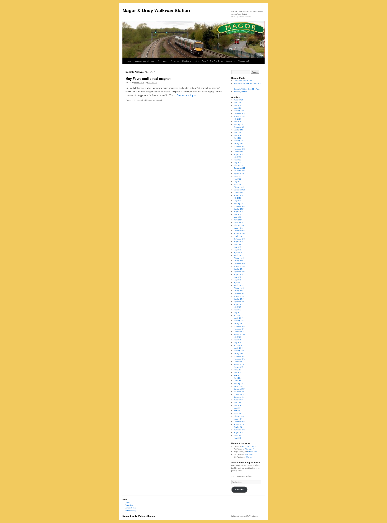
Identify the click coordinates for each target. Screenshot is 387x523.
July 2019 (237, 244)
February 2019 (239, 258)
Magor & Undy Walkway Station (156, 10)
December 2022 (239, 168)
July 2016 (237, 337)
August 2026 (238, 99)
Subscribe (239, 489)
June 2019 (237, 247)
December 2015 (239, 356)
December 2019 (239, 230)
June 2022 (237, 179)
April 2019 (238, 252)
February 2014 (239, 416)
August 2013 (238, 432)
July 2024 (237, 132)
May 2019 (237, 249)
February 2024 (239, 140)
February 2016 (239, 350)
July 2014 (237, 402)
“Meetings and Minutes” (144, 61)
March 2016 (238, 348)
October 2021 (239, 192)
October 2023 (239, 151)
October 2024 (239, 129)
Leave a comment (154, 100)
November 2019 (239, 233)
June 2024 (237, 135)
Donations (175, 61)
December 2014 (239, 389)
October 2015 (239, 361)
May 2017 (237, 312)
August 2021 (238, 195)
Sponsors (230, 61)
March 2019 (238, 255)
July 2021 (237, 198)
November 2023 (239, 149)
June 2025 (237, 121)
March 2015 (238, 380)
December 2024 (239, 127)
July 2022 (237, 176)
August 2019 (238, 241)
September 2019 (239, 239)
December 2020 (239, 206)
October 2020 (239, 209)
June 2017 (237, 309)
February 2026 (239, 110)
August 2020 (238, 211)
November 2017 (239, 296)
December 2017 (239, 293)
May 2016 (237, 342)
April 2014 (238, 410)
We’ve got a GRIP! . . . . (250, 446)
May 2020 (237, 217)
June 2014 (237, 405)
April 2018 (238, 282)
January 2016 (238, 353)
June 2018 (237, 277)
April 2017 (238, 315)
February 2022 (239, 187)
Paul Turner (152, 82)
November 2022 (239, 170)
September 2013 (239, 429)
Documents (162, 61)
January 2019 (238, 260)
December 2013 (239, 421)
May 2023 (237, 162)
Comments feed (130, 507)
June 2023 (237, 159)
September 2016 (239, 334)
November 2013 (239, 424)
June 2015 (237, 372)
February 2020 (239, 225)
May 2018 (237, 279)
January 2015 (238, 386)
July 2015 (237, 369)
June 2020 (237, 214)
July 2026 (237, 102)
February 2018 (239, 288)
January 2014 (238, 419)
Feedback (186, 61)
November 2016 (239, 329)
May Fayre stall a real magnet (148, 78)
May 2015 (237, 375)
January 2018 (238, 290)
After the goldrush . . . (242, 91)
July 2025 (237, 119)
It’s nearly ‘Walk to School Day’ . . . (247, 89)
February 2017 (239, 320)
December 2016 (239, 326)
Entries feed (129, 505)
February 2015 (239, 383)
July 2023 (237, 157)
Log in (127, 502)
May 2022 (237, 181)
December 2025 (239, 113)
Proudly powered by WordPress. (246, 516)
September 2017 (239, 301)
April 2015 (238, 378)
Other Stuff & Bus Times (212, 61)
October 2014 (239, 394)
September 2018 (239, 271)
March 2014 (238, 413)
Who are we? (243, 61)
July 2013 (237, 435)
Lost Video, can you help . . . (244, 80)
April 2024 (238, 138)
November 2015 (239, 359)
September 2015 (239, 364)
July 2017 (237, 307)
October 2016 (239, 331)
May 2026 (237, 108)
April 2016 (238, 345)
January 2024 (238, 143)
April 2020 (238, 219)
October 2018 (239, 269)
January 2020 (238, 228)
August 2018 (238, 274)
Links (196, 61)
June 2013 (237, 438)
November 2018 (239, 266)
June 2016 (237, 339)
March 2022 (238, 184)
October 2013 (239, 427)
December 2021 (239, 189)
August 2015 (238, 367)
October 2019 (239, 236)
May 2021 (237, 200)
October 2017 (239, 299)
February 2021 (239, 203)
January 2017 (238, 323)
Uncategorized (140, 100)
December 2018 (239, 263)
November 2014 (239, 391)
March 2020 (238, 222)
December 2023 (239, 146)
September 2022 (239, 173)
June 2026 (237, 105)
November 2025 (239, 116)
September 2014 (239, 397)
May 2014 (237, 408)
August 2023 (238, 154)
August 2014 (238, 399)
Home (128, 61)
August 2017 (238, 304)
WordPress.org (130, 510)
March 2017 (238, 318)
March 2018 (238, 285)
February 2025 (239, 124)
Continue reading (186, 95)
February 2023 (239, 165)
